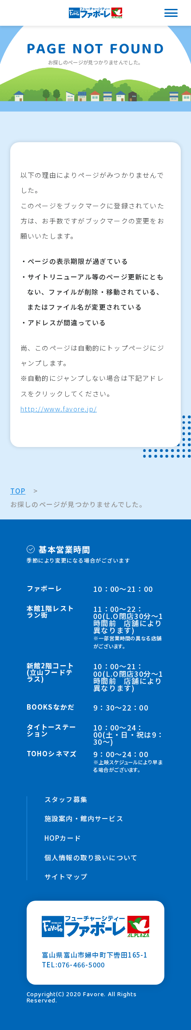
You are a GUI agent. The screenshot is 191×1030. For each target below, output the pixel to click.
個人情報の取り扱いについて (91, 857)
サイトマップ (66, 877)
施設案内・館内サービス (83, 818)
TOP (18, 490)
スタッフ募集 (66, 799)
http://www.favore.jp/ (58, 408)
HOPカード (62, 838)
